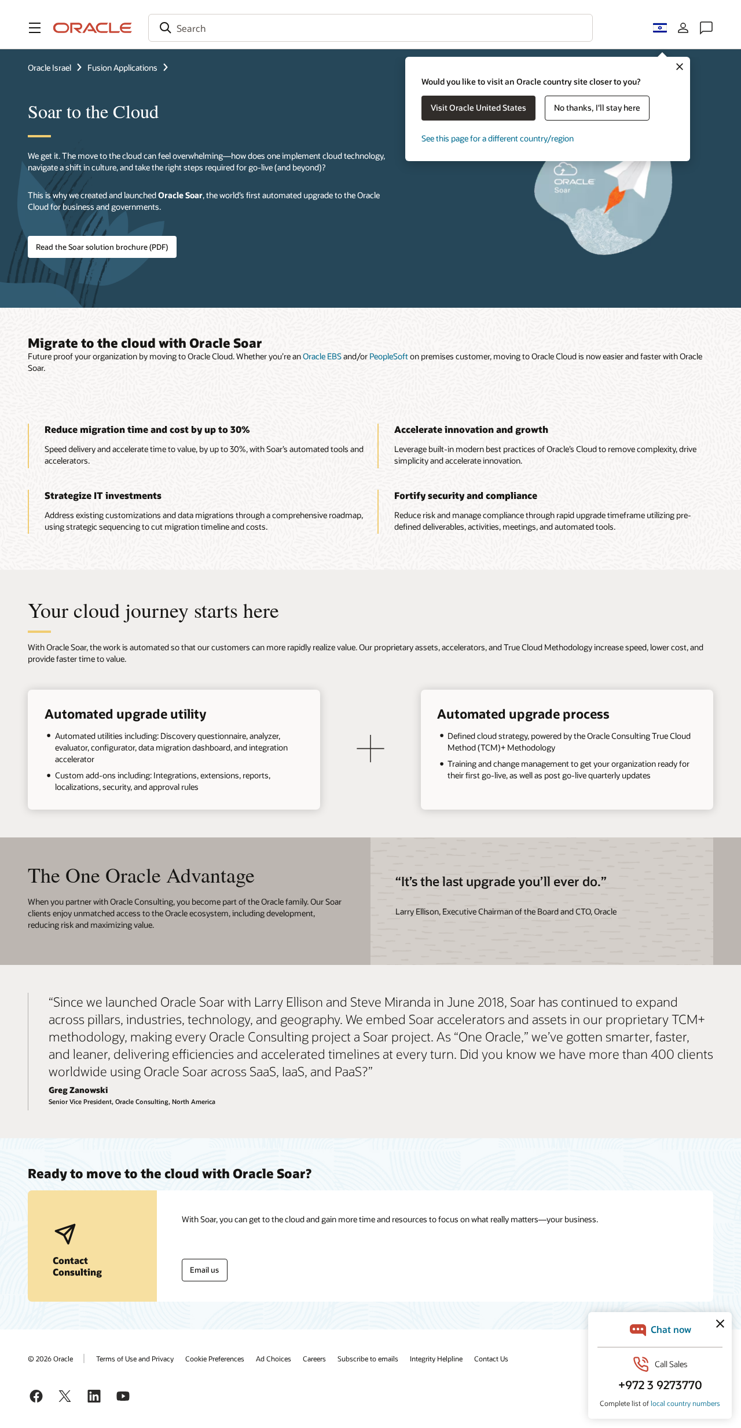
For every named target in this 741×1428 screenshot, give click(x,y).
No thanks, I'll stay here (597, 107)
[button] (35, 28)
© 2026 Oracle (50, 1358)
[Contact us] (706, 28)
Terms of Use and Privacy (135, 1358)
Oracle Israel (49, 67)
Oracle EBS (322, 356)
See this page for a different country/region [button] (497, 138)
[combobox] (370, 28)
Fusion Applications (122, 67)
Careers (314, 1358)
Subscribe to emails (368, 1358)
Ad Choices (273, 1358)
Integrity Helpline (436, 1358)
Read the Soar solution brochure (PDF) (102, 247)
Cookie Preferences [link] (214, 1358)
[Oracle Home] (92, 27)
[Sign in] (683, 28)
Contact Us (491, 1358)
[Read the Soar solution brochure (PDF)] (603, 183)
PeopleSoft (388, 356)
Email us (204, 1269)
